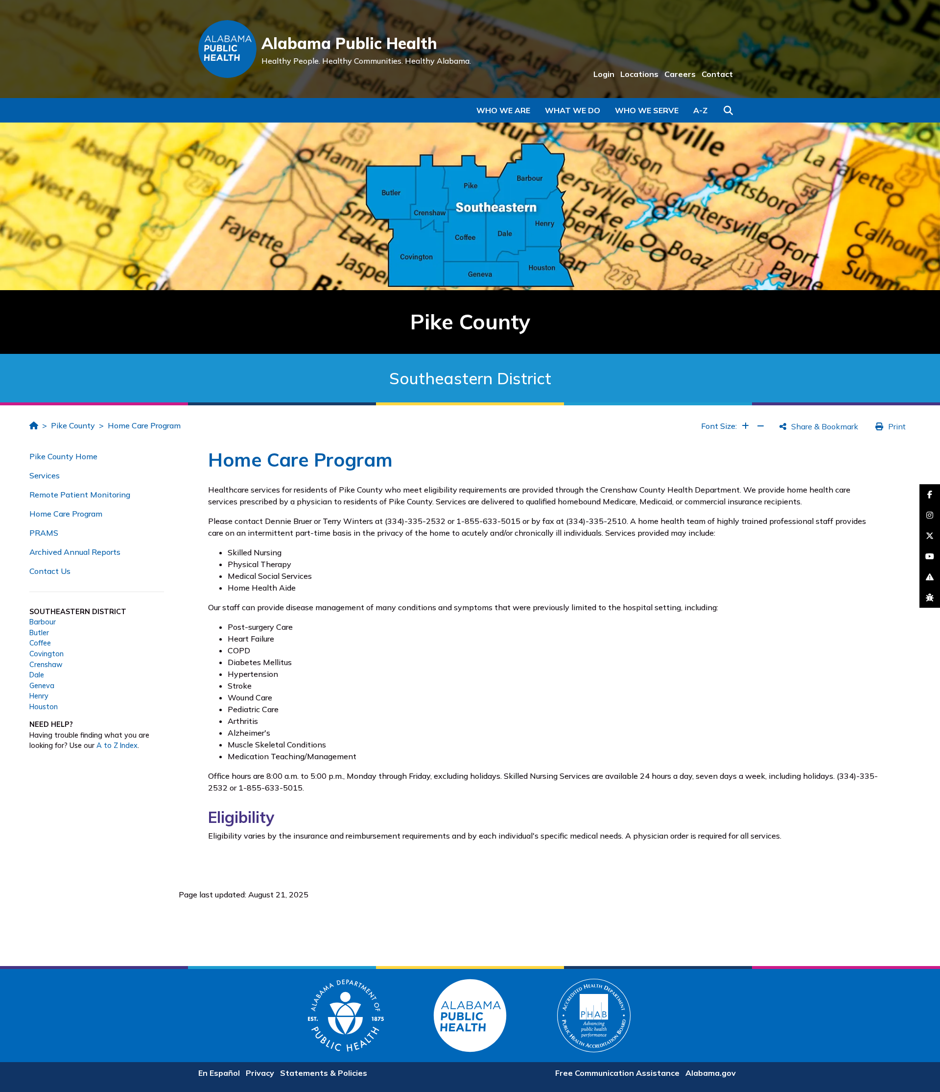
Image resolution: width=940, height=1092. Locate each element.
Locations (639, 74)
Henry (38, 696)
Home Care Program (144, 425)
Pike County (73, 425)
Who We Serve (647, 110)
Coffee (40, 643)
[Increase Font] (745, 426)
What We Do (572, 110)
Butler (39, 632)
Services (44, 475)
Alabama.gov (710, 1073)
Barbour (42, 622)
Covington (46, 653)
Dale (36, 674)
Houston (43, 706)
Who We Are (503, 110)
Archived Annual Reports (74, 552)
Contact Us (49, 571)
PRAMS (43, 533)
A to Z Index (117, 745)
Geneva (41, 685)
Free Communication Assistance (617, 1073)
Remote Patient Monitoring (79, 494)
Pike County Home (63, 456)
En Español (219, 1073)
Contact (717, 74)
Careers (680, 74)
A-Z (700, 110)
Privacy (260, 1073)
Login (603, 74)
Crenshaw (46, 664)
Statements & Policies (323, 1073)
